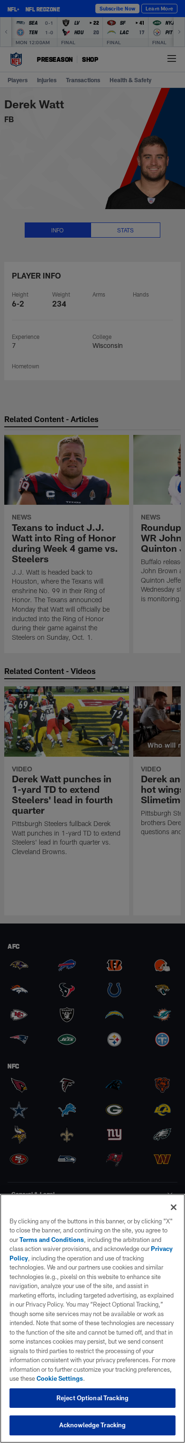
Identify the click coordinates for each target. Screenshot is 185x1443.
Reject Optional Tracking (92, 1398)
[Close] (173, 1207)
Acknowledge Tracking (92, 1425)
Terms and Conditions (51, 1239)
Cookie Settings (60, 1378)
